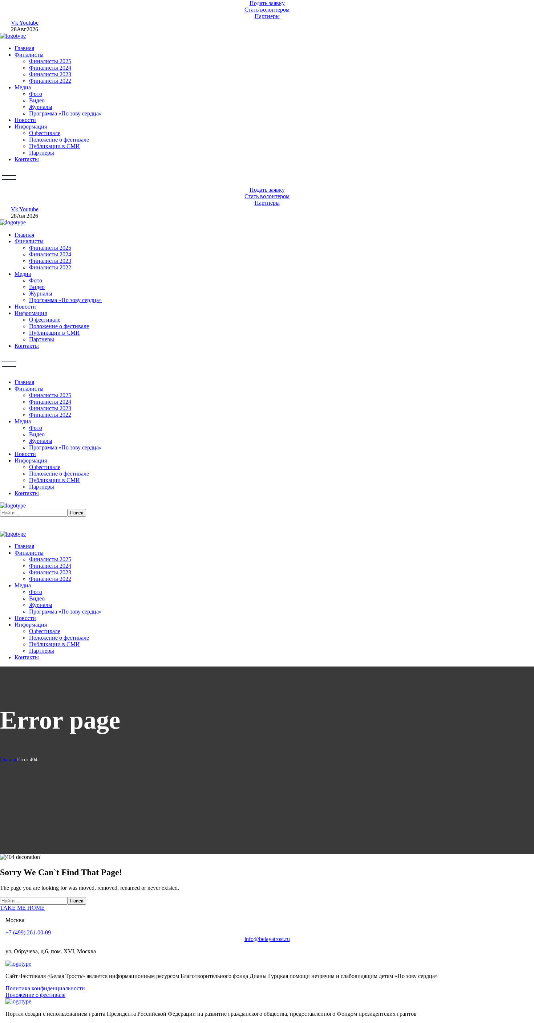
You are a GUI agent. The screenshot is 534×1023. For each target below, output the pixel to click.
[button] (267, 3)
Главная (8, 759)
